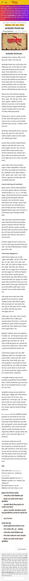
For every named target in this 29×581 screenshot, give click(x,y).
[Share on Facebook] (6, 578)
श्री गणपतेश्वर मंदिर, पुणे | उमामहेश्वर (13, 529)
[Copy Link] (19, 578)
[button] (3, 2)
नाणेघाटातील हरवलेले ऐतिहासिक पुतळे (13, 495)
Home (4, 23)
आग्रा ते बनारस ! (8, 518)
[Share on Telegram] (16, 578)
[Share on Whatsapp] (13, 578)
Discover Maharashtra (8, 31)
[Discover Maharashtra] (14, 2)
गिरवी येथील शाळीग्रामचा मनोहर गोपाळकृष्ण (15, 535)
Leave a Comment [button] (22, 549)
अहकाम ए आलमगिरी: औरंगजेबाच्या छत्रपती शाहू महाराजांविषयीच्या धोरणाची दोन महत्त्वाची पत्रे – (14, 512)
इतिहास (7, 23)
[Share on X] (9, 578)
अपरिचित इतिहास (13, 23)
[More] (23, 578)
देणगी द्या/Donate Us (8, 575)
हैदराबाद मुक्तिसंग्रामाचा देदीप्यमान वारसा (14, 526)
